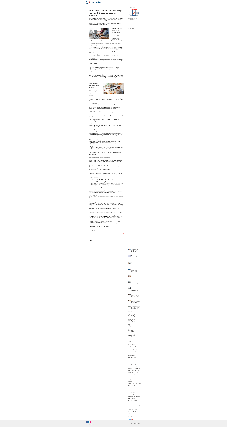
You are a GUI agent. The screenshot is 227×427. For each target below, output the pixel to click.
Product (129, 370)
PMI (133, 368)
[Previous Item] (129, 13)
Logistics (131, 362)
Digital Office (130, 353)
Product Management (135, 370)
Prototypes (134, 374)
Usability (138, 389)
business (135, 400)
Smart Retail (130, 379)
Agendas (131, 346)
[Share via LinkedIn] (94, 230)
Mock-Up (137, 364)
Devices (136, 351)
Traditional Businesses (132, 389)
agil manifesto (130, 396)
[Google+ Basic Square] (132, 419)
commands (138, 407)
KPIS (128, 362)
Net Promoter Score (131, 366)
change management (132, 405)
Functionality (130, 359)
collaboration (132, 407)
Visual (137, 392)
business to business (131, 402)
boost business (130, 400)
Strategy (139, 383)
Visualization (130, 394)
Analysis (135, 346)
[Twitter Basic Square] (130, 419)
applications (138, 396)
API (128, 346)
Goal (134, 359)
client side (138, 405)
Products (136, 372)
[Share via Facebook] (89, 230)
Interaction (137, 359)
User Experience (137, 390)
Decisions (129, 351)
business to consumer (132, 404)
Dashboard (138, 349)
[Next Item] (138, 13)
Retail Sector (130, 376)
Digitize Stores (130, 357)
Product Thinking (131, 372)
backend (129, 398)
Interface (134, 361)
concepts (135, 409)
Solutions (134, 379)
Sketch (136, 377)
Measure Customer (131, 364)
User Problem (130, 392)
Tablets (129, 385)
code (129, 407)
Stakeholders (130, 381)
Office (137, 366)
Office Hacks (130, 368)
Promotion (129, 374)
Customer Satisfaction (132, 349)
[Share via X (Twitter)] (92, 230)
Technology (130, 387)
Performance (137, 368)
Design (133, 351)
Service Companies (131, 377)
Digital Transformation (132, 355)
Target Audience (134, 385)
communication (130, 409)
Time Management (136, 387)
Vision (134, 392)
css (137, 411)
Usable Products (131, 390)
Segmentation (135, 376)
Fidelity (135, 357)
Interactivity (130, 361)
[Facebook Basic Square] (128, 419)
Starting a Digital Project (132, 383)
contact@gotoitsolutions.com (91, 424)
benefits (133, 398)
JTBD (138, 361)
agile (134, 396)
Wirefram (134, 394)
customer (129, 413)
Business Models (131, 348)
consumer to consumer (132, 411)
